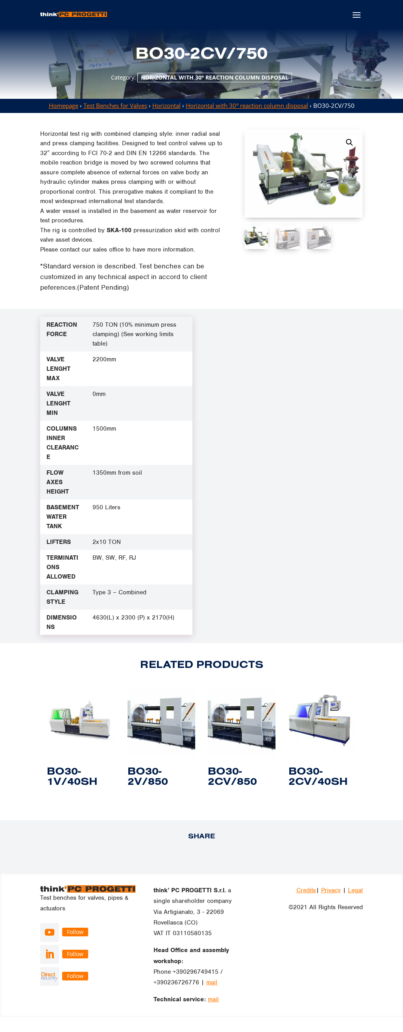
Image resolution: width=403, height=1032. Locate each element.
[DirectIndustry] (49, 976)
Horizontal (166, 105)
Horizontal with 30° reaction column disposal (214, 77)
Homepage (63, 105)
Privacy (331, 890)
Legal (355, 890)
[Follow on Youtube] (49, 932)
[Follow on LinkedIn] (49, 954)
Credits (306, 890)
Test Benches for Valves (115, 105)
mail (211, 982)
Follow (75, 932)
